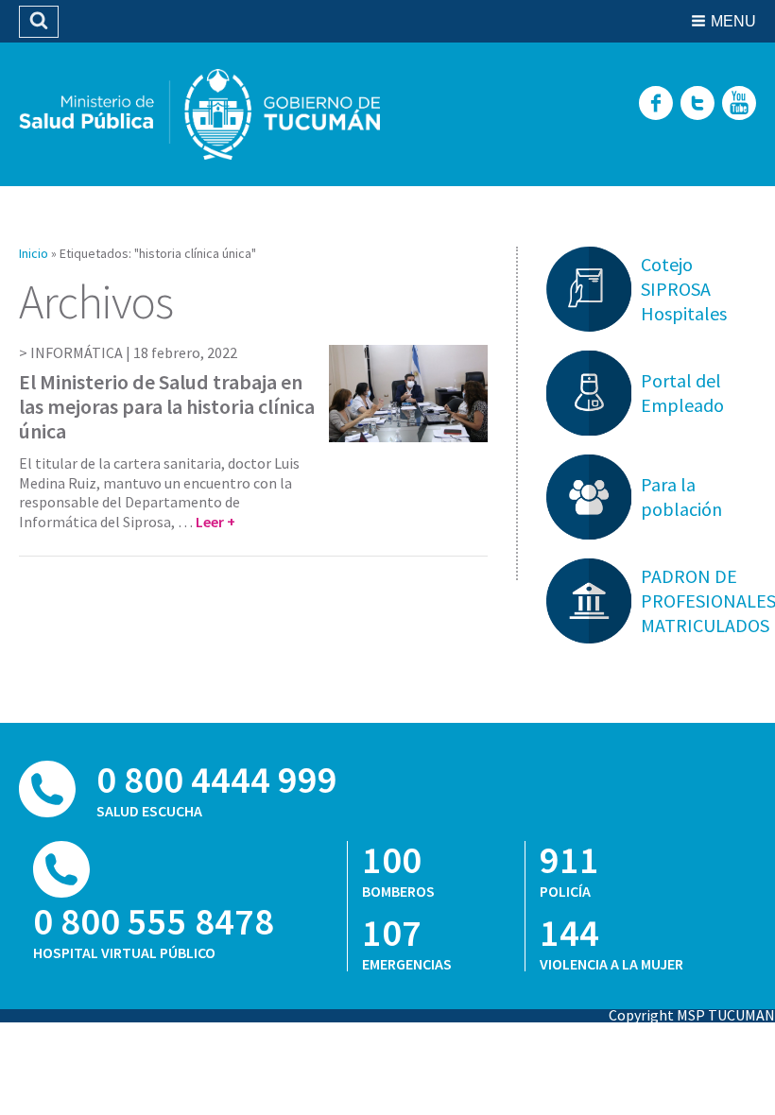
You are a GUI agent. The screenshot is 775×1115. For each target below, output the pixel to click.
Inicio (33, 253)
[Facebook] (656, 104)
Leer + (215, 521)
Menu (733, 21)
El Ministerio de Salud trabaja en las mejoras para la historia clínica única (167, 407)
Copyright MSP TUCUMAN (692, 1014)
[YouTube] (739, 104)
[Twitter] (697, 104)
